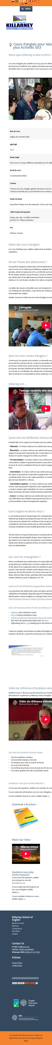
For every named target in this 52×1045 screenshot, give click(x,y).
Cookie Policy (17, 966)
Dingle (46, 620)
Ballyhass (14, 612)
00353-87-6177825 (32, 952)
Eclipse (13, 615)
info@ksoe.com (23, 947)
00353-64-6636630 (26, 949)
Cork (27, 623)
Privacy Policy (17, 963)
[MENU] (48, 4)
